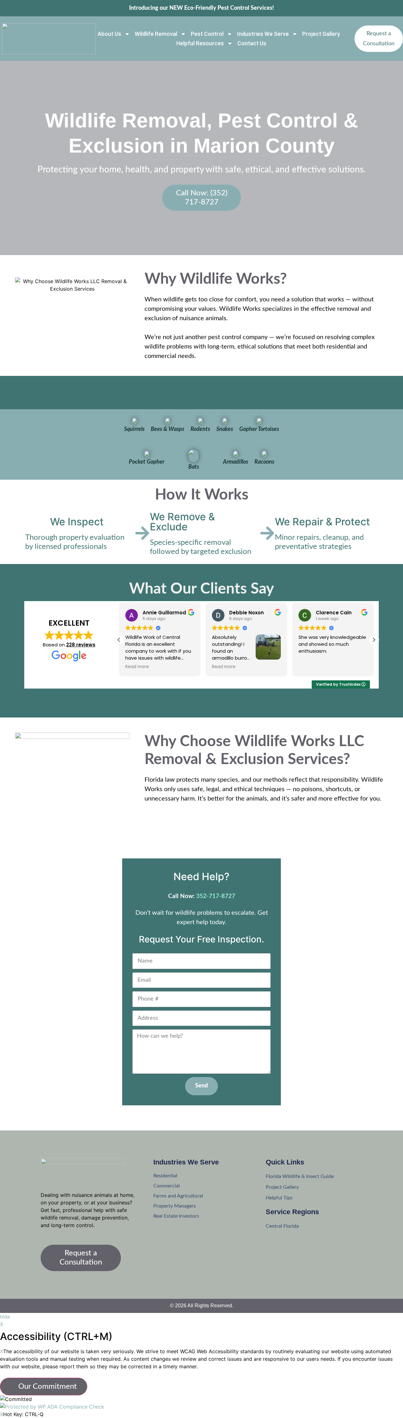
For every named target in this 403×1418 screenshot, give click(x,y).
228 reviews (80, 644)
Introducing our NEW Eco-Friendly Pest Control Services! (201, 8)
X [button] (1, 1324)
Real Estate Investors (176, 1216)
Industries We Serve (263, 34)
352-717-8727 (215, 896)
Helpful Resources (200, 43)
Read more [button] (137, 667)
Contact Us (251, 43)
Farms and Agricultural (178, 1195)
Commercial (166, 1185)
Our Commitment (46, 1386)
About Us (109, 34)
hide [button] (5, 1317)
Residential (165, 1175)
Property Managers (174, 1206)
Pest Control (207, 34)
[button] (373, 640)
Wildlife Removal (156, 34)
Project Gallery (321, 34)
